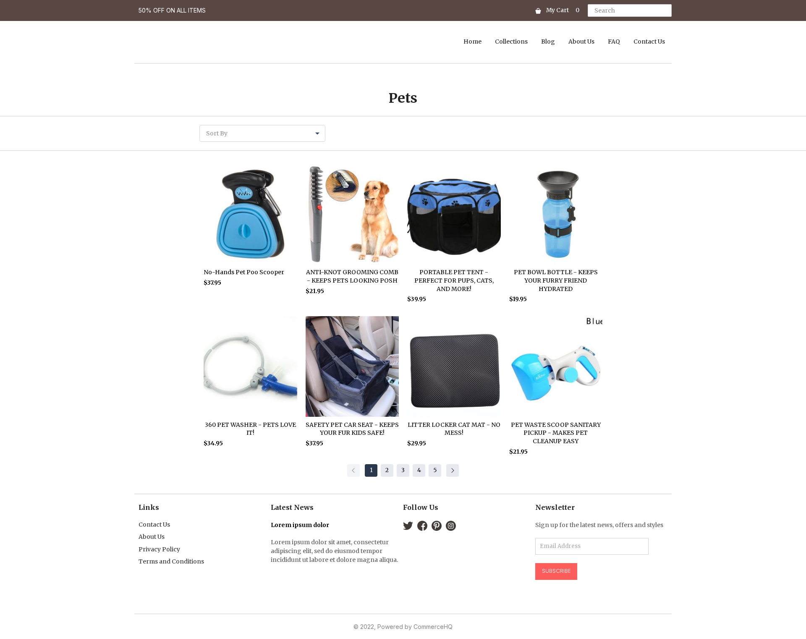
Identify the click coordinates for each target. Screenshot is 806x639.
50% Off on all (163, 10)
